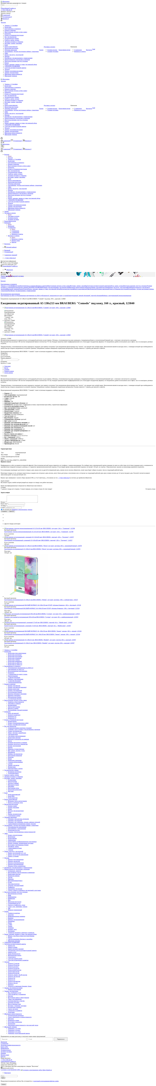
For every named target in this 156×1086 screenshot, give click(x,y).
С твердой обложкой (96, 295)
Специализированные (124, 295)
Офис (88, 289)
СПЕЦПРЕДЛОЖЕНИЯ (35, 287)
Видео (6, 368)
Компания (11, 226)
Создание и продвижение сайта (11, 1069)
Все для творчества (63, 287)
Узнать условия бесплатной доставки (12, 276)
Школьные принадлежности (77, 287)
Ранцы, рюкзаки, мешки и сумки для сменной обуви (44, 289)
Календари (17, 286)
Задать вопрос (8, 372)
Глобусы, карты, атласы (116, 286)
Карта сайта (4, 1047)
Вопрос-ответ (5, 1055)
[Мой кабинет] (1, 20)
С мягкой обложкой (84, 295)
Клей (129, 287)
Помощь (3, 1053)
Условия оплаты (6, 1050)
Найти (3, 1078)
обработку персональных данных (22, 509)
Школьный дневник (12, 289)
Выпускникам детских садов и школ (59, 286)
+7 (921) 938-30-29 (6, 10)
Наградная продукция (67, 289)
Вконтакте (9, 270)
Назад (10, 156)
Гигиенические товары (20, 287)
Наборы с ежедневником (110, 295)
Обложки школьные (102, 289)
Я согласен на (17, 509)
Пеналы (88, 287)
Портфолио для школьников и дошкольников (22, 290)
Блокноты (93, 289)
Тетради (25, 289)
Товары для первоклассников (100, 287)
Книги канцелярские (80, 289)
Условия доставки (6, 1051)
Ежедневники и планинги (28, 286)
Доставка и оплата (13, 216)
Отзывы (6, 369)
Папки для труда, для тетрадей (118, 287)
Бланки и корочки (42, 286)
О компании (15, 231)
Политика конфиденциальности (10, 1045)
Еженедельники (73, 295)
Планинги (45, 295)
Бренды (3, 1056)
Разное (21, 289)
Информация (5, 1048)
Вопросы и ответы (17, 239)
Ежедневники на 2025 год (9, 295)
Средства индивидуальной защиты (98, 286)
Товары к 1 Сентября (7, 286)
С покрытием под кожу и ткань (58, 295)
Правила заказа (9, 371)
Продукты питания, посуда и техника (135, 286)
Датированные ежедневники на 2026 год (29, 295)
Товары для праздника (50, 287)
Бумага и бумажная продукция (118, 289)
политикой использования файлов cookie (46, 1081)
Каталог (10, 157)
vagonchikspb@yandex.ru (8, 8)
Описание (7, 366)
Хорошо (3, 1084)
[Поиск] (2, 146)
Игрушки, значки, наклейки (78, 286)
